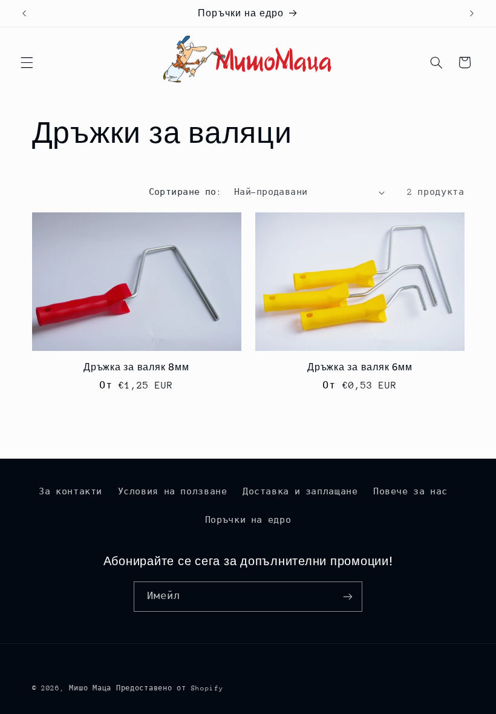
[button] (27, 62)
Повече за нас (410, 491)
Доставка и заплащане (300, 491)
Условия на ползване (172, 491)
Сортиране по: (185, 192)
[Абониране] (348, 596)
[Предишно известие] (24, 13)
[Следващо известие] (471, 13)
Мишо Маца (90, 688)
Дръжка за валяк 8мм (136, 367)
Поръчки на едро (248, 520)
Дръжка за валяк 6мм (359, 367)
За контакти (70, 491)
